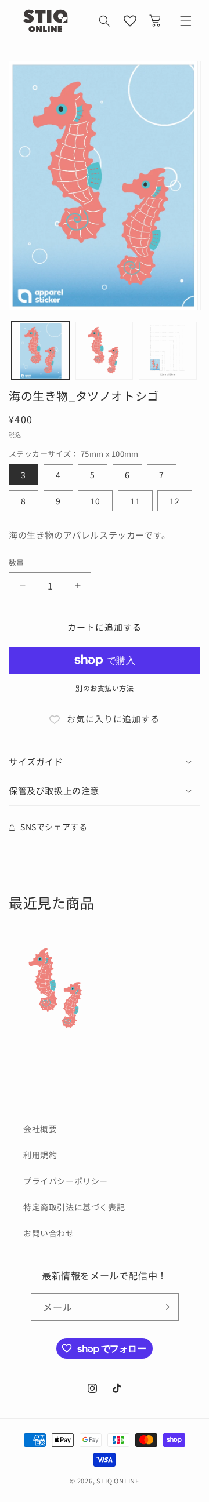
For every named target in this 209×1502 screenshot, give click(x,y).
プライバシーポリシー (65, 1181)
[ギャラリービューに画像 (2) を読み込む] (104, 351)
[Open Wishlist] (130, 21)
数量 (16, 562)
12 (175, 501)
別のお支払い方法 (104, 688)
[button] (104, 21)
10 (95, 501)
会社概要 (40, 1128)
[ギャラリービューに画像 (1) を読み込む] (41, 351)
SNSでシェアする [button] (53, 826)
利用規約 (40, 1155)
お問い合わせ (48, 1233)
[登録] (165, 1307)
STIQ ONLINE (117, 1480)
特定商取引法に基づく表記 (74, 1207)
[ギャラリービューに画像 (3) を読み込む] (168, 351)
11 (135, 501)
